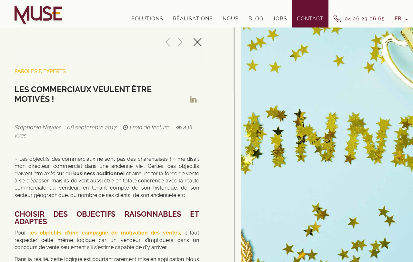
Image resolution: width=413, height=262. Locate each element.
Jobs (280, 19)
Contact (310, 19)
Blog (255, 19)
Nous (231, 19)
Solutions (147, 19)
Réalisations (193, 19)
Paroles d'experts (40, 71)
